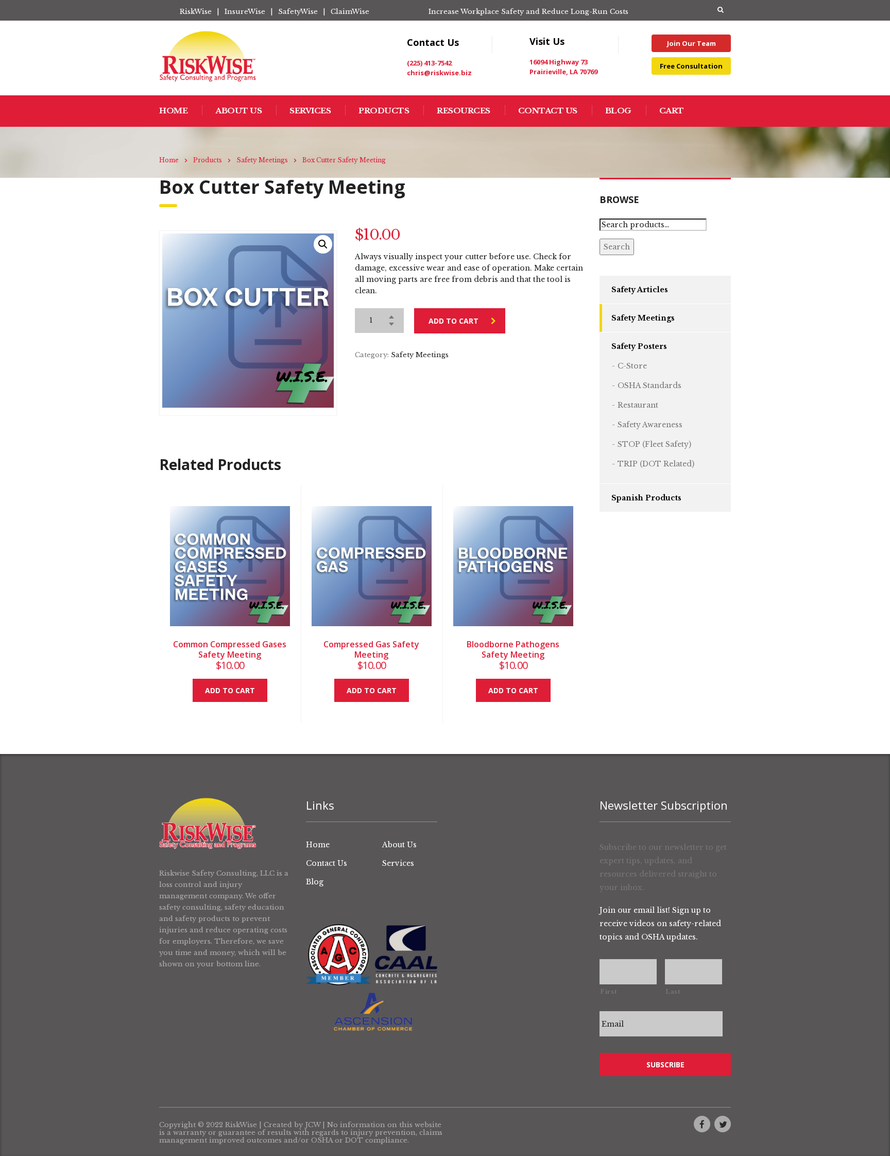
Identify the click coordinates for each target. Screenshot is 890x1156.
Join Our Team (691, 43)
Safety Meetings (420, 354)
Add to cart (453, 321)
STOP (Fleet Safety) (654, 444)
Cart (671, 110)
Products (383, 110)
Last (672, 991)
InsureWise (245, 11)
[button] (323, 244)
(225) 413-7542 (429, 63)
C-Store (632, 366)
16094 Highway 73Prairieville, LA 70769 (563, 66)
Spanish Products (646, 497)
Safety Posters (639, 346)
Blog (618, 110)
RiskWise (196, 11)
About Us (238, 110)
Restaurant (638, 405)
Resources (463, 110)
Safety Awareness (650, 424)
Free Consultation (691, 66)
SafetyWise (298, 11)
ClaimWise (350, 11)
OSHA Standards (649, 385)
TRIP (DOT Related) (656, 463)
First (608, 991)
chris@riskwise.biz (439, 72)
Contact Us (547, 110)
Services (310, 110)
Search (617, 247)
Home (173, 110)
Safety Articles (639, 289)
